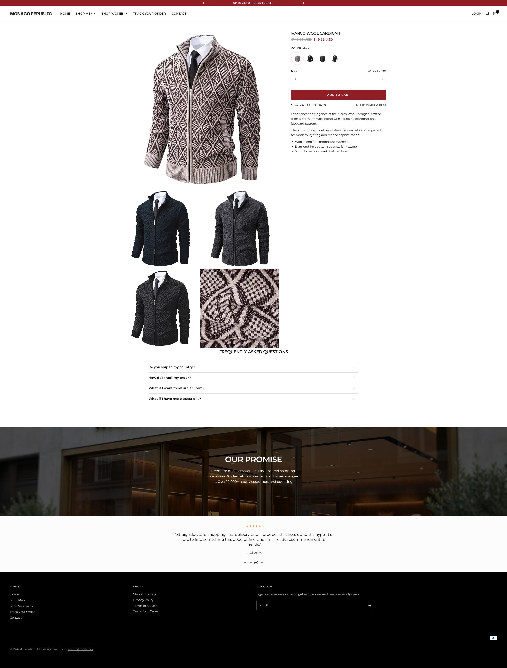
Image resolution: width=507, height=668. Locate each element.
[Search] (487, 14)
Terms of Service (145, 606)
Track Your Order (149, 13)
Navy (310, 58)
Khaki (297, 58)
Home (65, 13)
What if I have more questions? (175, 399)
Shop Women (113, 13)
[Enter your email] (370, 605)
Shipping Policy (144, 594)
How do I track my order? (170, 378)
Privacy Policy (143, 600)
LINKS (15, 586)
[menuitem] (65, 13)
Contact (179, 13)
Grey (322, 58)
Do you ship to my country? (172, 367)
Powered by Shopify (80, 649)
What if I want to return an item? (176, 388)
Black (335, 58)
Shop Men (84, 13)
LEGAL (138, 586)
